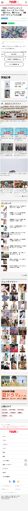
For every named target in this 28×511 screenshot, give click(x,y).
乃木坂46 (13, 412)
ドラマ (4, 440)
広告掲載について (4, 489)
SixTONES (12, 409)
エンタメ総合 (7, 424)
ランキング (5, 468)
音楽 (4, 452)
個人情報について (18, 485)
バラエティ (5, 444)
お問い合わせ (17, 489)
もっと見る (24, 275)
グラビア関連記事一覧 (14, 64)
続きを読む (14, 54)
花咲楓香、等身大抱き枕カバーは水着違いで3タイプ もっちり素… (18, 246)
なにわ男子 (5, 412)
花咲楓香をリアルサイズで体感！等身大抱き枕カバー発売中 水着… (18, 220)
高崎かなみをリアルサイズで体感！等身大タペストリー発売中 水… (18, 207)
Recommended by (18, 196)
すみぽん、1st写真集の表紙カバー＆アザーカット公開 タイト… (18, 227)
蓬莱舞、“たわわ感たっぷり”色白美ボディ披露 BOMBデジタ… (18, 240)
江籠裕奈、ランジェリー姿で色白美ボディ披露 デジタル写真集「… (18, 213)
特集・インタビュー (7, 464)
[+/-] (25, 460)
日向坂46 (5, 415)
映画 (4, 456)
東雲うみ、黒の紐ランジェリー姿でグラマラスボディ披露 (18, 260)
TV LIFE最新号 (6, 476)
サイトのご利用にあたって (6, 485)
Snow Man (21, 409)
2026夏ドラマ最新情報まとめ (14, 59)
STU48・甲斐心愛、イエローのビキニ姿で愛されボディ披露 (18, 266)
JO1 (11, 415)
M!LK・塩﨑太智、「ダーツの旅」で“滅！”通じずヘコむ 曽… (17, 253)
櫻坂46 (20, 412)
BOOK (4, 472)
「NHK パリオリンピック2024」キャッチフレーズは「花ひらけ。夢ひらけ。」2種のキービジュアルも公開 (15, 427)
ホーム (2, 424)
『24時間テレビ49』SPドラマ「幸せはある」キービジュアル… (17, 233)
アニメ (4, 448)
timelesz (5, 409)
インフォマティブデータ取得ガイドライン (9, 492)
